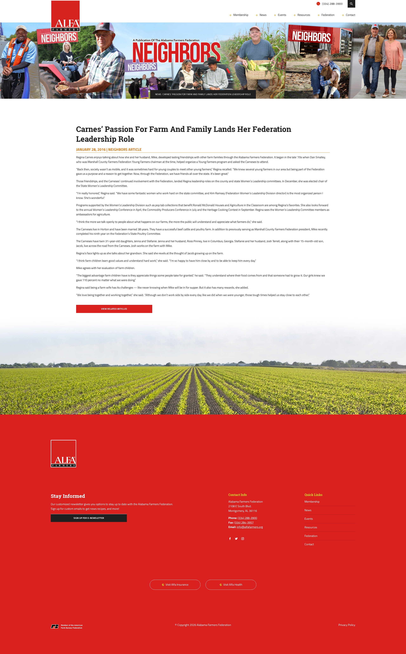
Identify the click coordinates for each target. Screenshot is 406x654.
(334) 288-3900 (332, 4)
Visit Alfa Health (232, 584)
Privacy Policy (346, 625)
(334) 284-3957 (244, 522)
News (263, 15)
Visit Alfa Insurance (177, 584)
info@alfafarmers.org (250, 527)
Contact (350, 15)
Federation (327, 15)
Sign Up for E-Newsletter (89, 518)
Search (351, 4)
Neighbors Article (124, 149)
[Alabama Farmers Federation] (63, 453)
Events (282, 15)
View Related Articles (114, 309)
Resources (304, 15)
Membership (240, 15)
